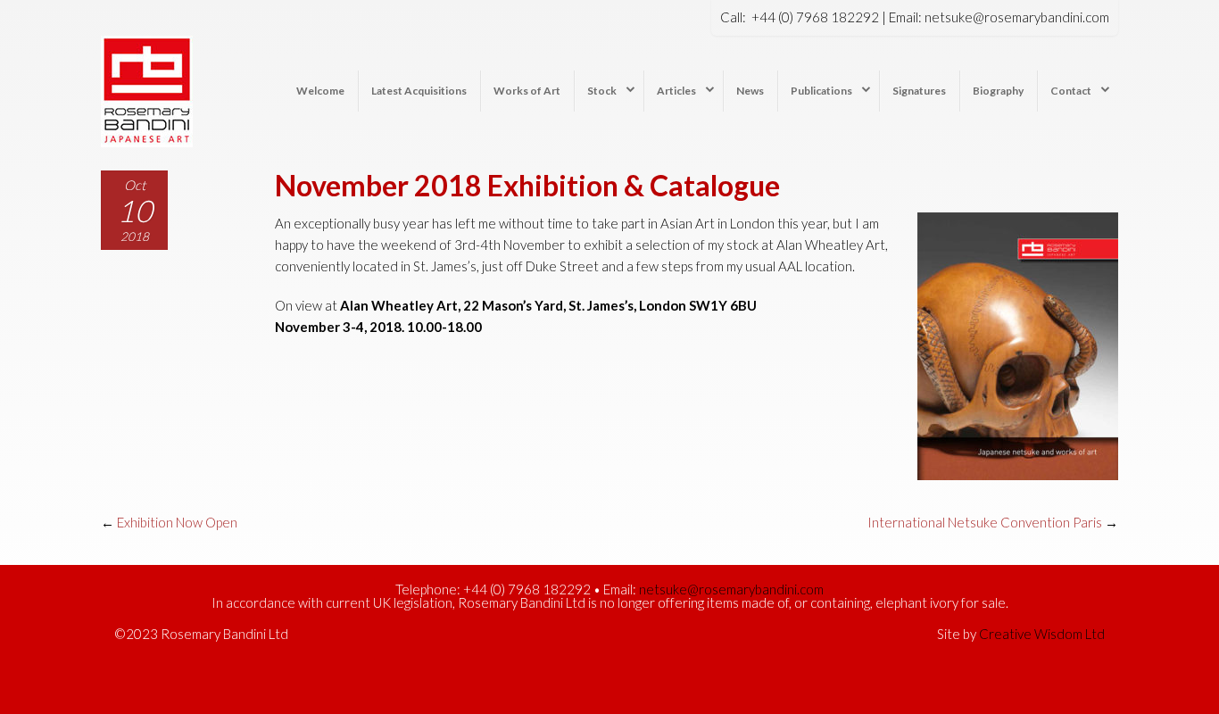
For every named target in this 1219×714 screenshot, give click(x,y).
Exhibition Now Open (177, 522)
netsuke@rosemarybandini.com (1017, 17)
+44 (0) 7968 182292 (815, 17)
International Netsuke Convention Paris (984, 522)
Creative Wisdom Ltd (1042, 634)
